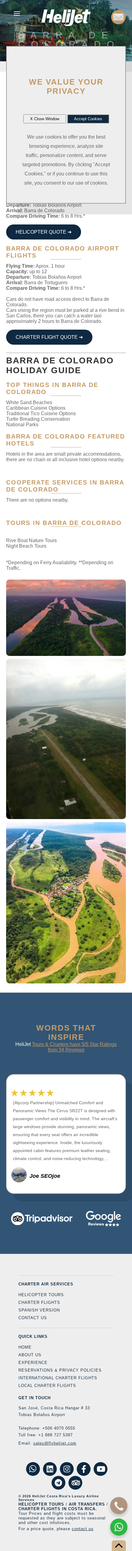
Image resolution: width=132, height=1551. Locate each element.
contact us (83, 1528)
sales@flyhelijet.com (54, 1443)
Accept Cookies (88, 119)
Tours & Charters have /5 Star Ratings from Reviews (74, 1047)
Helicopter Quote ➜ (44, 232)
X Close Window (44, 119)
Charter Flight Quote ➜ (49, 337)
